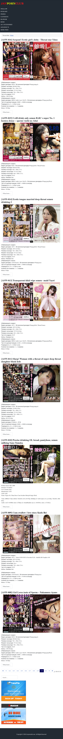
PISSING (3, 14)
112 (10, 671)
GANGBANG (4, 16)
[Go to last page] (52, 670)
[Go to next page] (49, 670)
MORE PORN (4, 30)
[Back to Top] (60, 736)
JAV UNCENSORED (6, 24)
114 (18, 671)
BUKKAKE (4, 11)
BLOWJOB (4, 19)
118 (34, 671)
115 (22, 671)
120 (42, 671)
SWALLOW (4, 9)
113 (14, 671)
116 (26, 671)
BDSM (2, 22)
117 (30, 671)
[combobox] (9, 677)
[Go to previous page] (6, 670)
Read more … (7, 112)
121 (46, 671)
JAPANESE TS (5, 27)
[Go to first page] (3, 670)
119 (38, 671)
